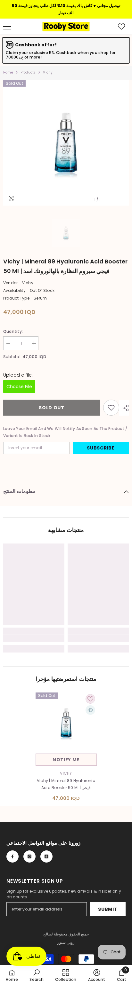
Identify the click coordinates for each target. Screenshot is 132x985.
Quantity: (13, 331)
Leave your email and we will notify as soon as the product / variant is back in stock (65, 432)
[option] (66, 143)
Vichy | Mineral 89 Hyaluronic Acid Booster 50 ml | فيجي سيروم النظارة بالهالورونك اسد (66, 784)
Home (8, 72)
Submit (107, 909)
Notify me (66, 759)
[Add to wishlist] (111, 408)
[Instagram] (29, 856)
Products (28, 72)
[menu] (7, 26)
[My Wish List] (121, 26)
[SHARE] (124, 408)
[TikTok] (46, 856)
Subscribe (100, 448)
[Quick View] (90, 710)
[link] (33, 638)
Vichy (27, 282)
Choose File (19, 386)
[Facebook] (12, 856)
